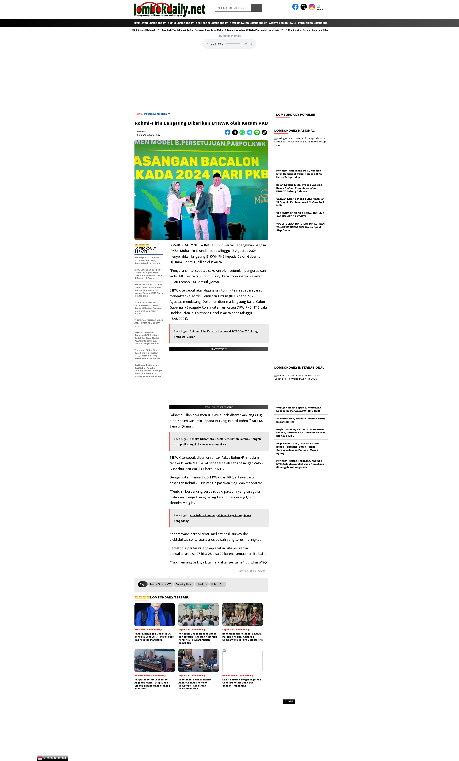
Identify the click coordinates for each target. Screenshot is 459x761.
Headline (202, 584)
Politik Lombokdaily (157, 113)
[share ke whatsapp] (243, 134)
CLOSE (289, 701)
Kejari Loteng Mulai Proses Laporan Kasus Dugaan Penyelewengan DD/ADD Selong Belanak (299, 188)
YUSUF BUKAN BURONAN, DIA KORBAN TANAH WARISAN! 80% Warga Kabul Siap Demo (300, 227)
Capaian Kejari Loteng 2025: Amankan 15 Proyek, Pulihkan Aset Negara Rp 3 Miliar (300, 202)
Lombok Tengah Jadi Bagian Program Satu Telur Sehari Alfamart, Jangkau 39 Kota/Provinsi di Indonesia (196, 30)
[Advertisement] (229, 733)
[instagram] (312, 9)
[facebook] (296, 9)
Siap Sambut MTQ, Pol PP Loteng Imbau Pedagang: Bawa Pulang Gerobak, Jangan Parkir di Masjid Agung (298, 448)
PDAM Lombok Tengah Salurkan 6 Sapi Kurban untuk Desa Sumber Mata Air (303, 30)
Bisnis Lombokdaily (181, 23)
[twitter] (304, 9)
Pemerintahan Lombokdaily (248, 23)
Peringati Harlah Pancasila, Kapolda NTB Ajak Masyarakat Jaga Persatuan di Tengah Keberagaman (300, 464)
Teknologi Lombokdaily (212, 23)
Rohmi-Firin (217, 584)
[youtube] (321, 9)
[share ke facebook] (228, 134)
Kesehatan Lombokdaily (150, 23)
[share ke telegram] (250, 134)
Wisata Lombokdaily (282, 23)
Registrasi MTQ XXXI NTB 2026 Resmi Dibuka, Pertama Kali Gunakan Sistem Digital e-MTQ (300, 432)
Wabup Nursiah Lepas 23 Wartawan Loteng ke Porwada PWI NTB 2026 (298, 409)
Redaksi (141, 131)
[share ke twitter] (235, 134)
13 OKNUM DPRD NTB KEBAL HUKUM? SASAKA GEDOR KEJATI (300, 215)
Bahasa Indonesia (54, 757)
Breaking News (184, 584)
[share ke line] (257, 134)
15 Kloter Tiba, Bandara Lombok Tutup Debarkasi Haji (300, 420)
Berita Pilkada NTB (160, 584)
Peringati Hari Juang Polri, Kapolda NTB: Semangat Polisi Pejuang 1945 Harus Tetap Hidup (299, 173)
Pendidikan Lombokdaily (314, 23)
